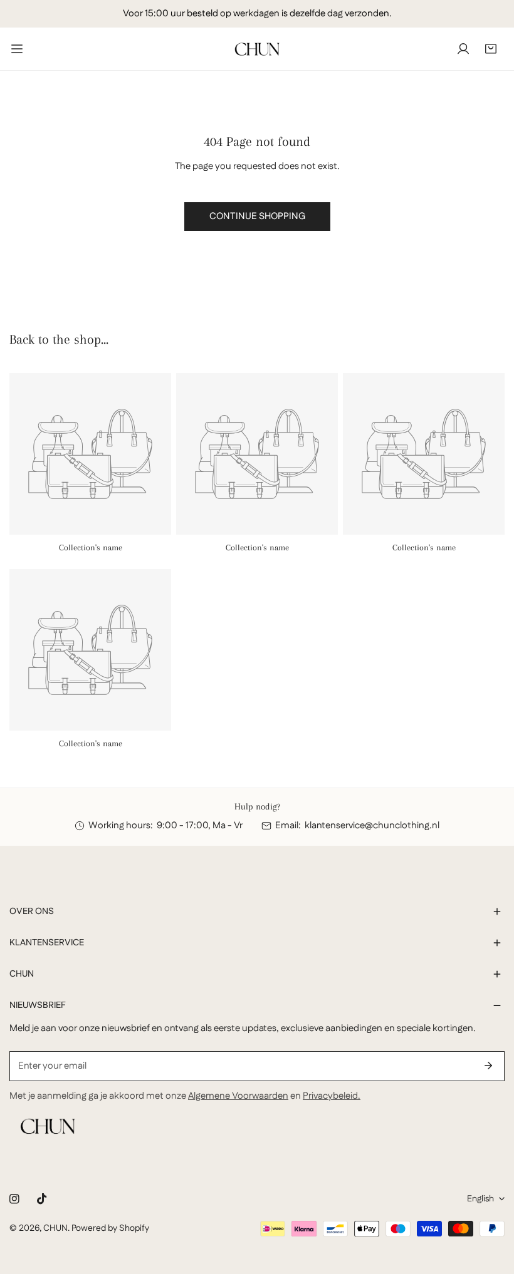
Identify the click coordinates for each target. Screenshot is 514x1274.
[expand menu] (16, 49)
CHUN (55, 1228)
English (480, 1199)
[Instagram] (14, 1198)
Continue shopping (257, 216)
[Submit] (488, 1065)
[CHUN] (257, 49)
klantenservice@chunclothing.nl (372, 825)
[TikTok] (42, 1199)
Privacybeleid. (331, 1095)
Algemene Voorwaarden (238, 1095)
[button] (491, 49)
